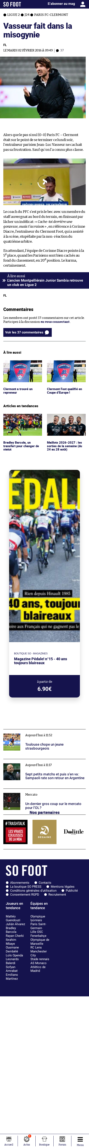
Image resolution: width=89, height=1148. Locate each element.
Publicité (72, 890)
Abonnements (19, 883)
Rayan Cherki (15, 936)
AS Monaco (38, 963)
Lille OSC (36, 932)
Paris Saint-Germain (38, 926)
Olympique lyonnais (37, 918)
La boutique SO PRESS (25, 886)
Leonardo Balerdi (12, 961)
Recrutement (57, 894)
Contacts (45, 883)
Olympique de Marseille (39, 942)
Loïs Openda (14, 955)
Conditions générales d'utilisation (33, 890)
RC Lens (36, 947)
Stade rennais (39, 959)
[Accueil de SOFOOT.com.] (12, 4)
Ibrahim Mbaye (11, 942)
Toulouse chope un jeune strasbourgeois (32, 731)
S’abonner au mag (61, 4)
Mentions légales (63, 886)
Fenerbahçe (38, 936)
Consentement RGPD (24, 894)
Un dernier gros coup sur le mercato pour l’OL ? (37, 790)
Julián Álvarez (15, 924)
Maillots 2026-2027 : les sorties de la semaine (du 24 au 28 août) (65, 419)
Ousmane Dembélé (12, 949)
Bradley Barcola (11, 930)
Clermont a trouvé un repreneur (19, 364)
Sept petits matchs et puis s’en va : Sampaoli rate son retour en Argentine (41, 762)
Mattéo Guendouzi (13, 918)
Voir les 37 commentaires (24, 332)
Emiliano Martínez (12, 977)
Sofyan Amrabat (12, 969)
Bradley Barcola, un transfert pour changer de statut (22, 419)
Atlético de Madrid (38, 969)
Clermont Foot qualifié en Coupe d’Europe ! (65, 364)
